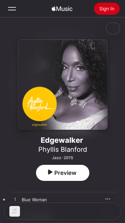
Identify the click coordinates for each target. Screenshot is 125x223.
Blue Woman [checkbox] (34, 199)
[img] (62, 9)
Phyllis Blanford (62, 149)
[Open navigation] (12, 8)
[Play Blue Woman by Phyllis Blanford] (15, 200)
